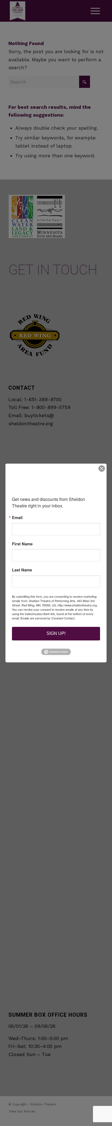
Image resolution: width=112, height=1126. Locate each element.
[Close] (101, 468)
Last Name (22, 570)
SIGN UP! (56, 633)
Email (17, 518)
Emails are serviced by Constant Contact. (47, 618)
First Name (22, 544)
